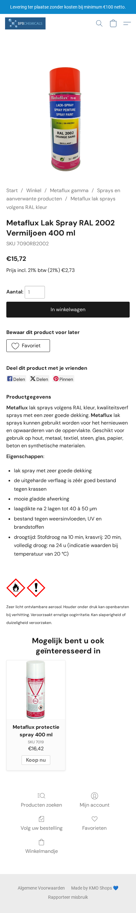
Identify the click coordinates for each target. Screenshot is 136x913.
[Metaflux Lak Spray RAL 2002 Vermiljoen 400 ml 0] (68, 117)
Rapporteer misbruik (68, 897)
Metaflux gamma (69, 190)
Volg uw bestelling (42, 828)
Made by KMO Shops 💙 (94, 888)
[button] (26, 23)
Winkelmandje (41, 851)
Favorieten (94, 828)
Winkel (33, 190)
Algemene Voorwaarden (41, 888)
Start (12, 190)
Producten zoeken (41, 805)
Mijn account (94, 805)
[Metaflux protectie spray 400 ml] (36, 689)
